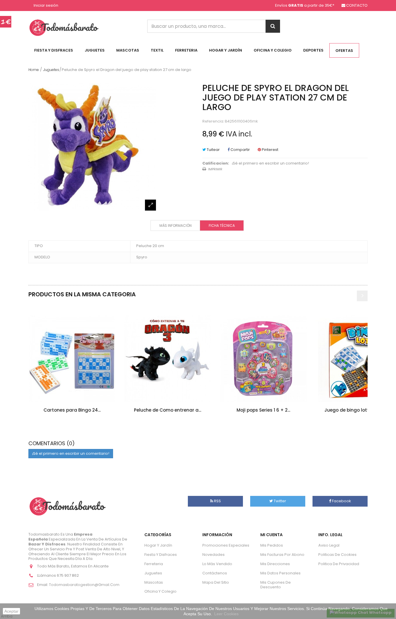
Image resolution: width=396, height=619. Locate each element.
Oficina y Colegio (273, 50)
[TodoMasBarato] (63, 27)
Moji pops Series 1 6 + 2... (263, 410)
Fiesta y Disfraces (53, 50)
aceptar (11, 611)
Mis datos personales (280, 573)
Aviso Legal (328, 545)
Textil (157, 50)
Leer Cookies (226, 613)
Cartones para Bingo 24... (72, 410)
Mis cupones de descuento (275, 585)
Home (33, 69)
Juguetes (95, 50)
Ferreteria (186, 50)
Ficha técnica (222, 225)
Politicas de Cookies (337, 554)
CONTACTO (357, 5)
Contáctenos (214, 573)
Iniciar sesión (46, 5)
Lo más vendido (217, 564)
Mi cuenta (271, 535)
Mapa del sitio (215, 582)
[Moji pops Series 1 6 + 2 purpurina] (263, 358)
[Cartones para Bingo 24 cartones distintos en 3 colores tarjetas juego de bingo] (71, 358)
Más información (175, 225)
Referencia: (213, 121)
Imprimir (215, 169)
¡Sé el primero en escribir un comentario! (270, 163)
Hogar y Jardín (225, 50)
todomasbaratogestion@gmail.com (84, 584)
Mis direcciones (275, 564)
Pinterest (269, 149)
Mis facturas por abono (282, 554)
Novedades (213, 554)
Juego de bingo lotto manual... (359, 410)
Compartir (240, 149)
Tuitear (213, 149)
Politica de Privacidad (338, 564)
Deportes (313, 50)
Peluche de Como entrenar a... (167, 410)
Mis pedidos (271, 545)
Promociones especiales (225, 545)
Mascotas (127, 50)
